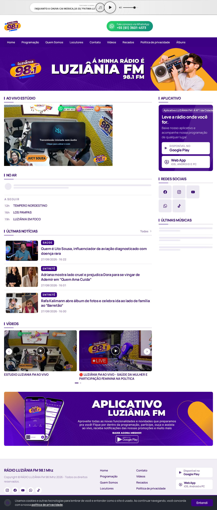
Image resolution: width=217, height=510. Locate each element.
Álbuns (180, 42)
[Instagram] (7, 490)
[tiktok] (179, 205)
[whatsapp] (165, 205)
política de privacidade (47, 505)
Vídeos (111, 42)
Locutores (76, 42)
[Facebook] (15, 490)
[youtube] (192, 191)
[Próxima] (212, 69)
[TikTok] (38, 490)
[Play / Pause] (110, 7)
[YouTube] (23, 490)
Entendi (202, 503)
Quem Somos (54, 42)
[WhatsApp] (30, 490)
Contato (95, 42)
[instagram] (179, 191)
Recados (128, 42)
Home (11, 42)
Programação (30, 42)
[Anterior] (5, 69)
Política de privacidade (155, 42)
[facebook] (165, 191)
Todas (144, 231)
